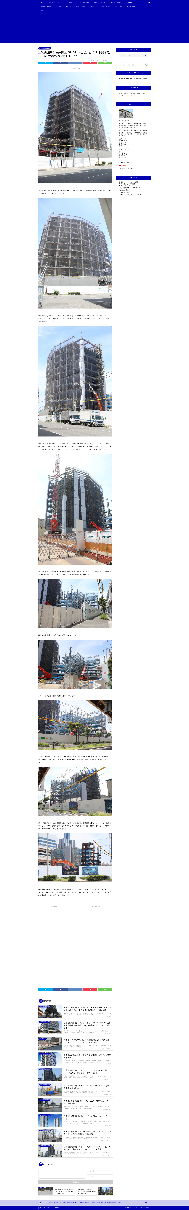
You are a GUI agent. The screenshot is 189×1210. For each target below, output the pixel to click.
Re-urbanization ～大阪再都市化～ (131, 187)
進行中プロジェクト (54, 2)
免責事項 (57, 1207)
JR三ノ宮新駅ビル (70, 2)
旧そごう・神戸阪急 (116, 2)
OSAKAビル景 (124, 190)
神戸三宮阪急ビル (84, 2)
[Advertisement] (91, 28)
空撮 (92, 6)
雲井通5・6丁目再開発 (100, 2)
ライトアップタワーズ (104, 6)
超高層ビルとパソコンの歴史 (128, 182)
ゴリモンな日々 (124, 192)
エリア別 (58, 6)
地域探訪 (68, 6)
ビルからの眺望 (131, 6)
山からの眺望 (118, 6)
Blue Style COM (124, 185)
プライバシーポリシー (46, 1207)
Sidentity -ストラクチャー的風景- (130, 194)
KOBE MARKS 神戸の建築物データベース (133, 78)
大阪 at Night (123, 189)
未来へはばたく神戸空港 (127, 184)
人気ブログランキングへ (126, 168)
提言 (42, 10)
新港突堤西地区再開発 (44, 48)
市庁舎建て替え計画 (46, 6)
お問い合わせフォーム (128, 95)
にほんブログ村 (124, 149)
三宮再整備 (129, 2)
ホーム (42, 2)
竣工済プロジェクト (81, 6)
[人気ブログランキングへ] (133, 165)
